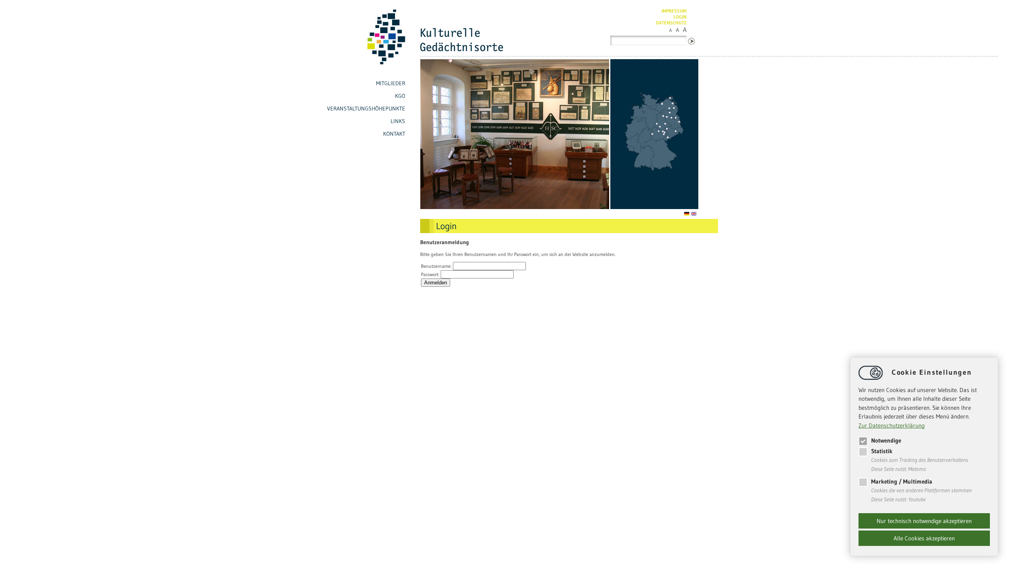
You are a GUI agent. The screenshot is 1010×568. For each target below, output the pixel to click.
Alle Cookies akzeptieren (924, 538)
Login (679, 17)
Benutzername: (437, 266)
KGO (400, 95)
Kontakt (394, 133)
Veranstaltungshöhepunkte (366, 108)
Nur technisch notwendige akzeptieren (924, 521)
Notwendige (886, 440)
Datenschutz (671, 23)
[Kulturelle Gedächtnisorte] (366, 68)
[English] (694, 214)
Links (398, 121)
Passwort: (431, 274)
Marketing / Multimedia (901, 481)
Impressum (674, 11)
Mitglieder (390, 83)
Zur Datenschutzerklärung (891, 425)
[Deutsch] (687, 214)
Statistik (881, 451)
